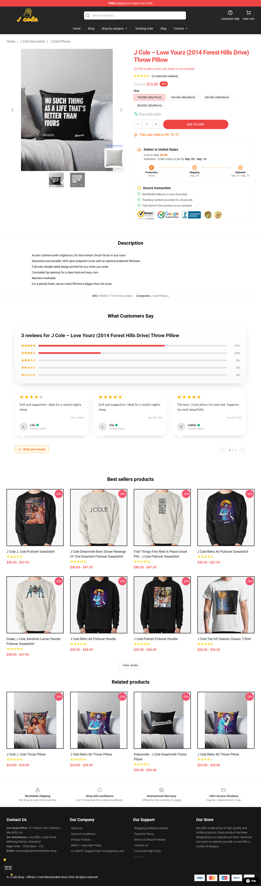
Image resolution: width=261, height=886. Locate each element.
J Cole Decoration (32, 41)
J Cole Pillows (60, 41)
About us (76, 828)
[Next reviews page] (242, 450)
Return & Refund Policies (149, 839)
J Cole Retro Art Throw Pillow (91, 754)
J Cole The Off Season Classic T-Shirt (224, 639)
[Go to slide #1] (56, 180)
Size (136, 90)
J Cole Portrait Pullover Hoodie (156, 639)
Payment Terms (144, 834)
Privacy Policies (81, 839)
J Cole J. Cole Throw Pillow (26, 754)
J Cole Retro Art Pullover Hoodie (93, 639)
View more (130, 665)
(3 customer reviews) (165, 76)
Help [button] (253, 880)
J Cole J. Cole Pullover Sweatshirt (31, 552)
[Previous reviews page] (223, 450)
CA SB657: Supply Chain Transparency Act (97, 851)
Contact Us (141, 845)
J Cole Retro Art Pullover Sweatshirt (222, 552)
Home (11, 41)
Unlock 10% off (8, 868)
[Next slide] (121, 110)
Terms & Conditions (83, 834)
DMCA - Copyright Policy (86, 845)
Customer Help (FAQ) (147, 851)
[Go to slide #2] (77, 180)
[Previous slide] (13, 110)
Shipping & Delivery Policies (151, 828)
